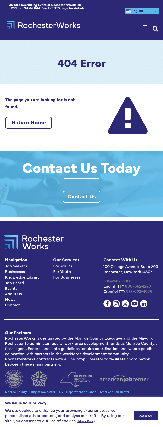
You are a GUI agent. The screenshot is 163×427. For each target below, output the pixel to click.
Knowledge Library (22, 277)
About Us (13, 294)
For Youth (62, 271)
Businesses (15, 271)
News (10, 299)
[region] (81, 412)
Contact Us (81, 196)
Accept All (145, 416)
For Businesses (66, 277)
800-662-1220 (138, 286)
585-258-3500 (116, 280)
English (137, 11)
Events (11, 288)
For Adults (62, 266)
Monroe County (16, 391)
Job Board (14, 283)
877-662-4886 (139, 291)
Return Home (29, 122)
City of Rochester (43, 391)
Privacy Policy (86, 421)
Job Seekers (16, 266)
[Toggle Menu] (146, 25)
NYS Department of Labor (77, 391)
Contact (12, 305)
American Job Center (114, 391)
